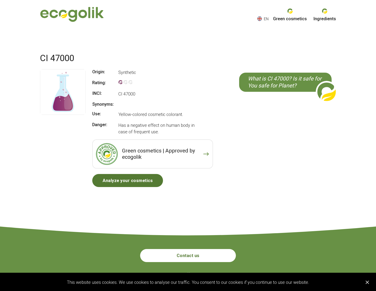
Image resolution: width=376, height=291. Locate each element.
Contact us (188, 255)
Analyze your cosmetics (127, 180)
